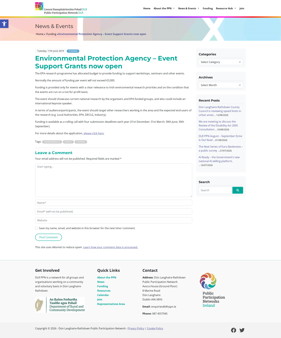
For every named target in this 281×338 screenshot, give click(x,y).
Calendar (103, 295)
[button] (4, 24)
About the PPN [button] (163, 8)
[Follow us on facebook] (233, 331)
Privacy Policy (136, 328)
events (68, 141)
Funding (208, 8)
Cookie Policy (155, 328)
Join (242, 8)
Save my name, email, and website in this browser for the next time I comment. (87, 228)
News (100, 282)
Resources (103, 290)
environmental (52, 141)
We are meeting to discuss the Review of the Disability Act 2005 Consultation (218, 125)
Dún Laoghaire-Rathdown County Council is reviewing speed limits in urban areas (220, 111)
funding (80, 141)
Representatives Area (111, 304)
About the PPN (106, 277)
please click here (94, 133)
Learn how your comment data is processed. (110, 247)
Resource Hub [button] (224, 8)
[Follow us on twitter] (242, 331)
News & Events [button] (187, 8)
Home (146, 8)
